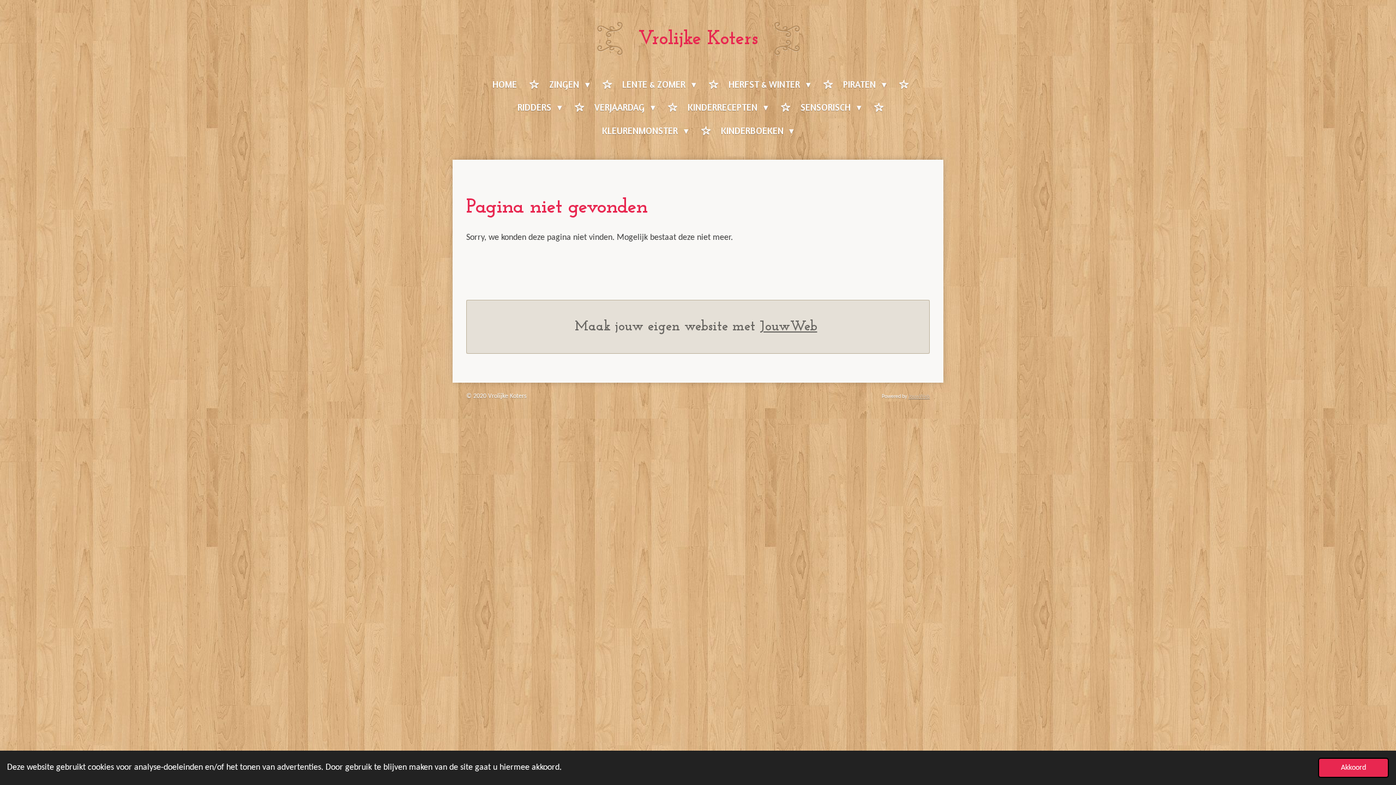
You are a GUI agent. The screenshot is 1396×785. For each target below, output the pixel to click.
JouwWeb (788, 327)
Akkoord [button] (1353, 768)
